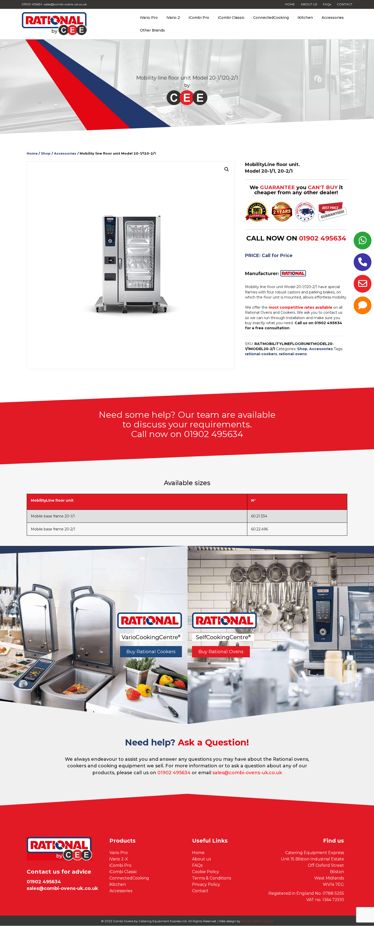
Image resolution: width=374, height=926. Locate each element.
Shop (46, 153)
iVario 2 (173, 17)
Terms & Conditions (211, 878)
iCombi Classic (231, 17)
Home (32, 153)
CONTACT (344, 4)
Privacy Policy (206, 884)
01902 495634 (322, 238)
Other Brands (152, 30)
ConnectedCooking (271, 17)
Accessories (333, 17)
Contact (200, 890)
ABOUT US (309, 4)
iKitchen (305, 17)
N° (253, 500)
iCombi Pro (199, 17)
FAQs (327, 4)
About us (201, 859)
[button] (226, 169)
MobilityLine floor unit (52, 500)
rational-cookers (261, 354)
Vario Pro (118, 852)
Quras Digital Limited (257, 921)
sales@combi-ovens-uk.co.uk (247, 772)
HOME (290, 4)
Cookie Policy (205, 871)
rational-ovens (293, 354)
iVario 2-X (118, 859)
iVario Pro (149, 17)
